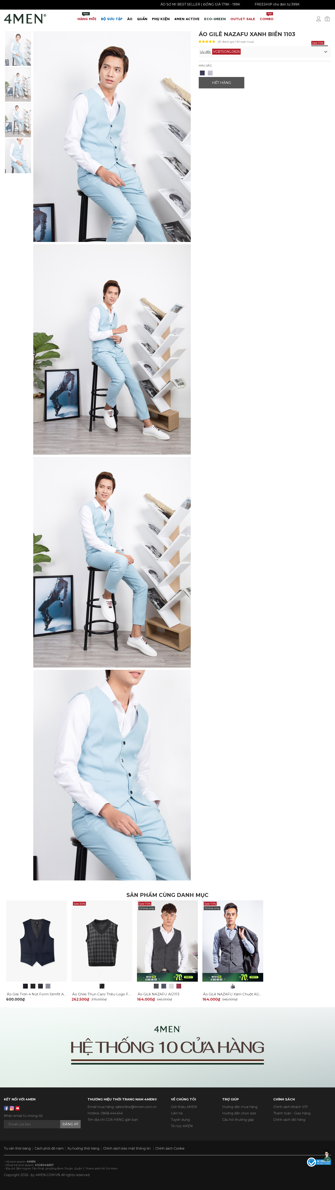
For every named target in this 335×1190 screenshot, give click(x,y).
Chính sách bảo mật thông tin (127, 1148)
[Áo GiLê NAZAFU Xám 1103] (210, 73)
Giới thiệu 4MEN (184, 1107)
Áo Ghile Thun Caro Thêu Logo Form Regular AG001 (117, 994)
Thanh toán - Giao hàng (291, 1113)
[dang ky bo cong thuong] (319, 1162)
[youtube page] (17, 1108)
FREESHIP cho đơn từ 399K (239, 4)
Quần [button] (142, 19)
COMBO (266, 16)
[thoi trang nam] (25, 18)
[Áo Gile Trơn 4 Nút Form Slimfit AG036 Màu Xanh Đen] (25, 986)
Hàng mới (86, 16)
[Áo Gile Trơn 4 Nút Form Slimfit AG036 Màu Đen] (33, 986)
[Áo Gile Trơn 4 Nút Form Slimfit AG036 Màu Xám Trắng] (48, 986)
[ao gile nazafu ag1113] (167, 941)
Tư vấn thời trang (17, 1148)
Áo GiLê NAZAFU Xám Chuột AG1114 (234, 994)
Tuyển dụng (180, 1120)
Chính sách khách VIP (290, 1107)
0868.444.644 (112, 1113)
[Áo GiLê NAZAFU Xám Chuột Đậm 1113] (156, 986)
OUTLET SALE (242, 19)
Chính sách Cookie (170, 1148)
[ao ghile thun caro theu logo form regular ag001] (102, 941)
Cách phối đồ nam (49, 1148)
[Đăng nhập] (321, 21)
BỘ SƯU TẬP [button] (112, 19)
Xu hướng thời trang (83, 1148)
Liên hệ (177, 1113)
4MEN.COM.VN (48, 1175)
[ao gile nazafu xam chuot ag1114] (232, 941)
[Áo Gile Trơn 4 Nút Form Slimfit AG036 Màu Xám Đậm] (40, 986)
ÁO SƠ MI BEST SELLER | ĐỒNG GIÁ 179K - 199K (162, 4)
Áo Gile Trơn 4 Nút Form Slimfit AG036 (40, 994)
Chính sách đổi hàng (289, 1120)
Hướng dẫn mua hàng (240, 1107)
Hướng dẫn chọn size (239, 1113)
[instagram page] (12, 1108)
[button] (265, 52)
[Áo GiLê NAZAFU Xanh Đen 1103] (202, 73)
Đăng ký (70, 1124)
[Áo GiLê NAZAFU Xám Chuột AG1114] (233, 986)
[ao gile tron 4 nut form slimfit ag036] (36, 941)
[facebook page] (6, 1108)
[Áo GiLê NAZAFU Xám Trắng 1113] (171, 986)
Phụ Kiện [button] (161, 19)
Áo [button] (129, 19)
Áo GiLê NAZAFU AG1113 (158, 994)
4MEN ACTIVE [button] (187, 19)
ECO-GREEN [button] (215, 19)
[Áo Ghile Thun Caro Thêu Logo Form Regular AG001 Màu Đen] (102, 986)
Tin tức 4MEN (182, 1126)
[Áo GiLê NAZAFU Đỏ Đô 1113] (179, 986)
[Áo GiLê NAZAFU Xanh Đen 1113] (164, 986)
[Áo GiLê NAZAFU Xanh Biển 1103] (18, 48)
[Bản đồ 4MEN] (167, 1047)
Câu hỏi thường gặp (238, 1120)
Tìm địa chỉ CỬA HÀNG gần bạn (113, 1120)
